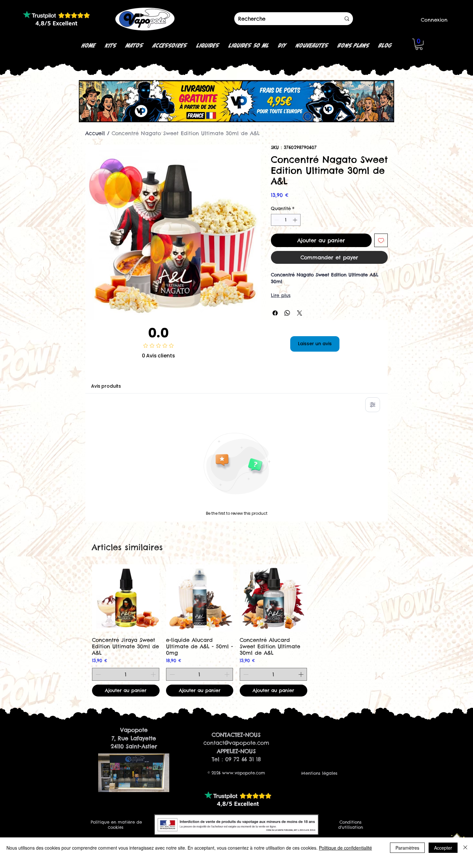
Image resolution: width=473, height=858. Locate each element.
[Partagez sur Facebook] (275, 313)
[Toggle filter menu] (372, 404)
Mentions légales (319, 773)
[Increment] (296, 220)
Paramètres (407, 847)
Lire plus (281, 295)
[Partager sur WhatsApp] (287, 313)
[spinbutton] (286, 220)
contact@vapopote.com (236, 742)
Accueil (95, 133)
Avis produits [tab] (106, 386)
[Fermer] (465, 848)
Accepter (443, 847)
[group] (236, 630)
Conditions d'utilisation (350, 824)
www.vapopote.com (243, 772)
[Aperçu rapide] (126, 598)
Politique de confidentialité (345, 847)
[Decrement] (276, 220)
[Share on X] (299, 313)
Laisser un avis (315, 343)
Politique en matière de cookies (116, 824)
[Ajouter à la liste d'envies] (381, 240)
